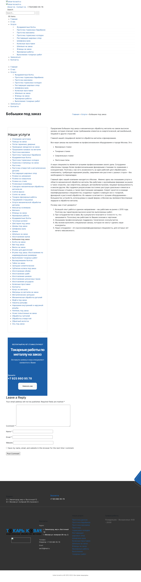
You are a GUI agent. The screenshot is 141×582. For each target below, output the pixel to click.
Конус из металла (20, 289)
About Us (11, 7)
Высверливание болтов (22, 260)
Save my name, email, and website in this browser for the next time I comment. (41, 448)
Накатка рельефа (19, 303)
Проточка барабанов (81, 522)
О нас (12, 22)
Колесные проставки (26, 43)
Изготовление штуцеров (22, 281)
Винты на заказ (18, 247)
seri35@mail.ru (44, 548)
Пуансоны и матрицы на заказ (25, 163)
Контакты (14, 60)
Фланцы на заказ (24, 49)
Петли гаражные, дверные (23, 144)
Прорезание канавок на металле (26, 149)
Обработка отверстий (21, 318)
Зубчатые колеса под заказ (24, 268)
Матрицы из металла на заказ (25, 292)
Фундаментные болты (26, 27)
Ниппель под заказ (20, 310)
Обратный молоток (20, 321)
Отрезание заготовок (21, 139)
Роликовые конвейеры (22, 184)
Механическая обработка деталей (27, 297)
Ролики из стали (19, 181)
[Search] (37, 13)
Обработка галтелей (21, 316)
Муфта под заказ (19, 300)
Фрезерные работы (25, 52)
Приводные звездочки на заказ (26, 147)
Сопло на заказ (19, 194)
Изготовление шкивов (22, 276)
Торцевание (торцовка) (22, 200)
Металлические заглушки (23, 295)
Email (9, 437)
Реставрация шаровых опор (29, 38)
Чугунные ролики (19, 221)
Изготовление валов (21, 237)
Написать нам (28, 386)
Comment (11, 426)
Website (9, 443)
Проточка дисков (79, 520)
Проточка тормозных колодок (30, 35)
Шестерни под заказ (21, 223)
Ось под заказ (18, 324)
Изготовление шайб (20, 274)
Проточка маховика (25, 32)
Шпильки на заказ (24, 46)
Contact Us (21, 7)
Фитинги (16, 210)
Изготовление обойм (21, 271)
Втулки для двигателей (22, 250)
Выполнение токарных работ (29, 54)
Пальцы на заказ (19, 141)
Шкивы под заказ (19, 226)
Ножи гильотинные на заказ (24, 313)
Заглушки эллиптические (23, 266)
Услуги (13, 24)
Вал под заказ (18, 244)
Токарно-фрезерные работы (24, 197)
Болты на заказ (19, 242)
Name (9, 431)
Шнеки (15, 231)
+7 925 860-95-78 (53, 542)
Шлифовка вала (23, 41)
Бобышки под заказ (21, 239)
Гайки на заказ (18, 263)
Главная (13, 19)
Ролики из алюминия (21, 176)
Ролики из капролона (21, 178)
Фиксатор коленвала (21, 208)
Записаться (15, 57)
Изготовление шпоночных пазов (26, 279)
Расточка (16, 165)
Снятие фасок (18, 192)
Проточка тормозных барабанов (31, 30)
